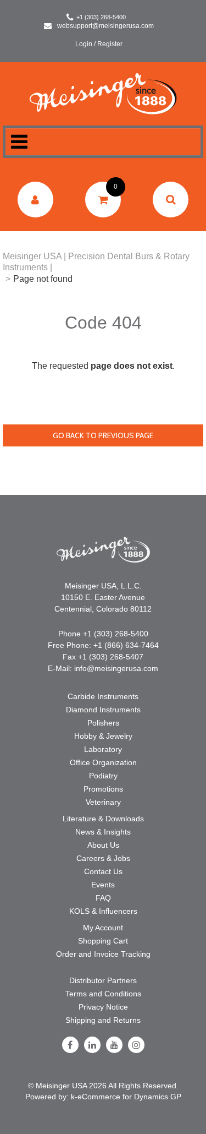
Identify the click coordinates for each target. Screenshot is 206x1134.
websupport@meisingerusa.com (105, 26)
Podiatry (103, 775)
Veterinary (103, 802)
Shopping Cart (103, 940)
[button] (103, 199)
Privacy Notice (103, 1006)
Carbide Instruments (103, 696)
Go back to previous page (103, 435)
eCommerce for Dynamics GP (129, 1096)
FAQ (103, 897)
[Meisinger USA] (103, 93)
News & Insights (103, 831)
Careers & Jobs (103, 858)
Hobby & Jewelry (103, 736)
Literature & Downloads (103, 818)
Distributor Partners (103, 980)
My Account (103, 927)
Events (103, 884)
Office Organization (103, 762)
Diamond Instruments (103, 709)
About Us (103, 845)
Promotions (103, 788)
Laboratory (103, 749)
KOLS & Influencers (103, 911)
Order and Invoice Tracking (103, 954)
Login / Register (99, 44)
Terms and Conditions (103, 993)
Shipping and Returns (103, 1020)
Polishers (103, 722)
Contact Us (103, 871)
